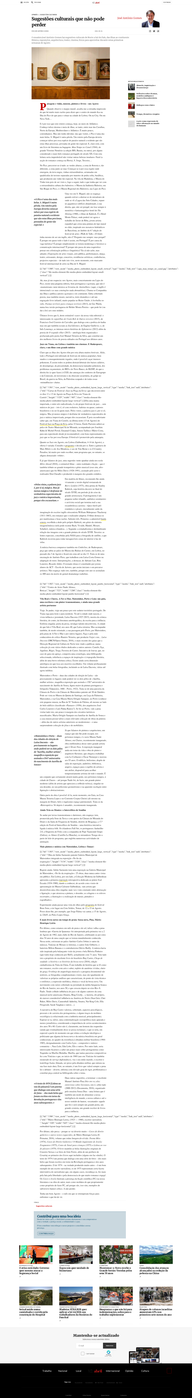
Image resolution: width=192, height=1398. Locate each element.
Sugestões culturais (44, 1206)
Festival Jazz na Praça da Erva (53, 423)
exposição (63, 879)
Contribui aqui (46, 1233)
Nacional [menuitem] (62, 1370)
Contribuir (68, 1395)
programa (69, 445)
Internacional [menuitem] (113, 1370)
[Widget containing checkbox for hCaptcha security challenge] (96, 1353)
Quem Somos (105, 1395)
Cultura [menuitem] (145, 1370)
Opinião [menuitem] (129, 1370)
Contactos (123, 1395)
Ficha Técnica (87, 1395)
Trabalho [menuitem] (47, 1370)
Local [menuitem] (78, 1370)
